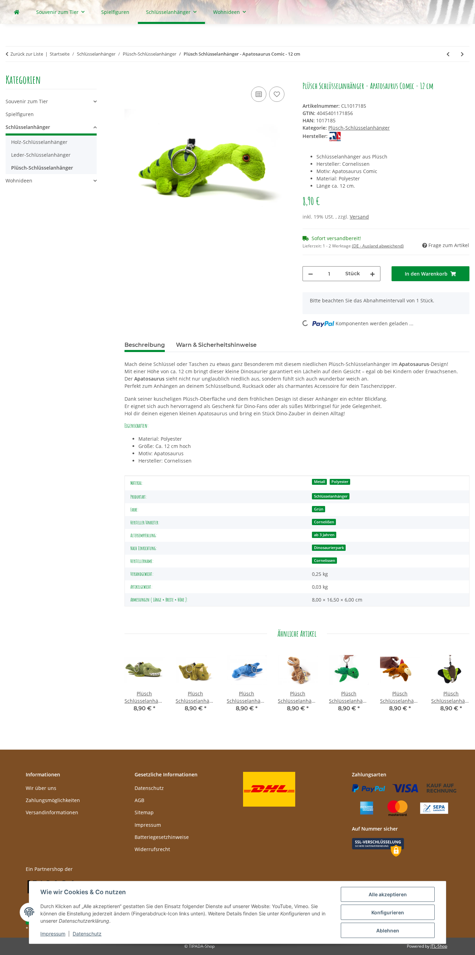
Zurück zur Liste (26, 54)
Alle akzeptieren (388, 894)
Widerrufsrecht (152, 849)
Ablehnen (387, 930)
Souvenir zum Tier (27, 101)
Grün (318, 509)
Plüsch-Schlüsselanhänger (359, 127)
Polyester (339, 481)
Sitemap (144, 812)
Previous (136, 686)
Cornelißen (324, 522)
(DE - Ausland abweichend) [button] (378, 246)
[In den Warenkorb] (130, 77)
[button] (51, 101)
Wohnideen (19, 180)
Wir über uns (41, 788)
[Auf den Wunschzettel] (276, 94)
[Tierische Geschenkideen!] (17, 12)
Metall (319, 481)
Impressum (52, 934)
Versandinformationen (52, 812)
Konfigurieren (387, 912)
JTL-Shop (438, 946)
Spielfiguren (20, 114)
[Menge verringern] (310, 274)
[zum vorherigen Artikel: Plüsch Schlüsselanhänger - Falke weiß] (448, 54)
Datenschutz (87, 934)
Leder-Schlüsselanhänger (41, 155)
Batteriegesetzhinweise (162, 837)
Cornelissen (324, 560)
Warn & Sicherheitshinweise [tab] (216, 345)
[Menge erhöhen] (372, 274)
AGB (139, 800)
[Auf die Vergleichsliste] (258, 94)
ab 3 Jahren (324, 534)
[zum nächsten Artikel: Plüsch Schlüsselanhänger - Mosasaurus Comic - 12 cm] (462, 54)
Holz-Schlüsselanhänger (39, 142)
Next (458, 686)
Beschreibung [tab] (144, 345)
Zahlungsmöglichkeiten (53, 800)
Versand (359, 216)
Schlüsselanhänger (331, 496)
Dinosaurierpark (329, 547)
